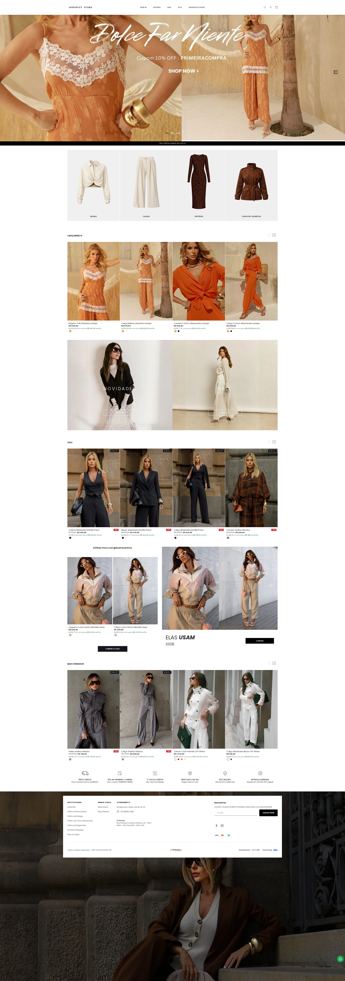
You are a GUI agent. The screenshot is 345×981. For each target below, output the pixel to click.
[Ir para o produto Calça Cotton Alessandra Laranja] (251, 281)
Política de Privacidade (76, 811)
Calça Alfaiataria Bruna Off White (243, 751)
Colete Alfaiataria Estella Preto (84, 530)
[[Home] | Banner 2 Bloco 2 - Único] (146, 185)
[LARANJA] (70, 331)
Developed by (244, 850)
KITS (180, 7)
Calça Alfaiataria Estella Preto (189, 530)
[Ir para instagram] (222, 825)
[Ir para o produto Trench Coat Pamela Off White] (199, 709)
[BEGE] (73, 331)
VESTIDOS (199, 216)
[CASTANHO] (178, 759)
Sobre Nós (71, 807)
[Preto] (178, 331)
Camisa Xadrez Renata (238, 530)
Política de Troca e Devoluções (80, 821)
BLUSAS (93, 216)
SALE (169, 7)
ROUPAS (157, 7)
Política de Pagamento (76, 825)
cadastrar (268, 812)
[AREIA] (70, 635)
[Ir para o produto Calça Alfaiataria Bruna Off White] (251, 709)
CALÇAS (146, 216)
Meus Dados (103, 807)
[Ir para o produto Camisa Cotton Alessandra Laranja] (199, 281)
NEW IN (143, 7)
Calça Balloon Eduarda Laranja (136, 323)
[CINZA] (70, 759)
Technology (267, 850)
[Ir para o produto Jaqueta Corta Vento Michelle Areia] (89, 590)
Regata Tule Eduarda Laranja (83, 323)
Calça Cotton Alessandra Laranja (243, 323)
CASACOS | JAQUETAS (251, 216)
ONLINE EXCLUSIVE (197, 7)
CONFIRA (260, 641)
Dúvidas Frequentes (75, 830)
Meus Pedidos (103, 811)
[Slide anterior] (9, 72)
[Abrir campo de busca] (264, 7)
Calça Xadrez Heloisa (132, 751)
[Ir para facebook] (216, 825)
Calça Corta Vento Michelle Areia (130, 627)
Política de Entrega (75, 816)
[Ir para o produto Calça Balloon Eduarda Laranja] (146, 281)
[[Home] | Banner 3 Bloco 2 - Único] (199, 185)
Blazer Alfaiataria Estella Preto (136, 530)
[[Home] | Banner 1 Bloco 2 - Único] (93, 185)
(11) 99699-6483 (127, 811)
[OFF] (73, 538)
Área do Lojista (73, 834)
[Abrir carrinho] (276, 7)
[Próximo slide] (335, 72)
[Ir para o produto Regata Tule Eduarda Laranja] (93, 281)
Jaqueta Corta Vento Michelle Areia (87, 627)
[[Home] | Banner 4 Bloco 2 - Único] (251, 185)
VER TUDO (120, 412)
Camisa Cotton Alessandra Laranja (191, 323)
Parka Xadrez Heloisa (79, 751)
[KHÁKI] (185, 759)
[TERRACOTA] (182, 759)
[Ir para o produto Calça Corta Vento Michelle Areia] (135, 590)
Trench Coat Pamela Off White (189, 751)
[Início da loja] (80, 7)
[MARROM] (228, 538)
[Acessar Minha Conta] (270, 8)
